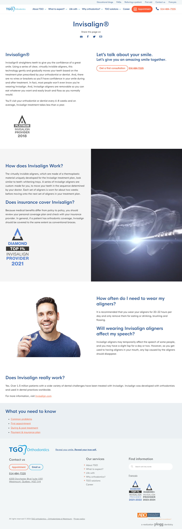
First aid (148, 2)
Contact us (160, 2)
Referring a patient (133, 2)
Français (133, 475)
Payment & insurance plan (25, 432)
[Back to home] (15, 9)
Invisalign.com (43, 396)
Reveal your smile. (76, 449)
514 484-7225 (136, 68)
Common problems (21, 419)
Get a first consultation (112, 68)
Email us (36, 467)
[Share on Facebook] (88, 36)
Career (126, 9)
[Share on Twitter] (94, 36)
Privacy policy (79, 519)
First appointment (21, 423)
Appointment (18, 467)
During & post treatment (24, 428)
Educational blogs (105, 2)
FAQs (118, 2)
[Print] (81, 36)
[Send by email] (101, 36)
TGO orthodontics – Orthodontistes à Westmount (51, 519)
